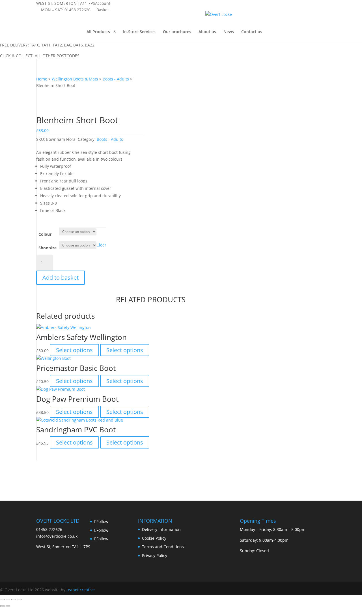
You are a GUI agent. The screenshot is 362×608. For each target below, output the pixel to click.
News (228, 32)
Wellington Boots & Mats (75, 79)
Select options (74, 350)
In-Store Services (139, 32)
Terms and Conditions (163, 546)
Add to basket (60, 277)
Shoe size (47, 247)
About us (207, 32)
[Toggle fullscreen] (8, 599)
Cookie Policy (154, 538)
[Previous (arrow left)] (2, 606)
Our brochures (177, 32)
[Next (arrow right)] (8, 606)
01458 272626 (77, 9)
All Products (98, 32)
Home (41, 79)
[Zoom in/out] (2, 599)
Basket (102, 9)
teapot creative (80, 589)
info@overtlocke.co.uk (56, 536)
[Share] (13, 599)
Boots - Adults (116, 79)
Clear (101, 245)
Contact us (251, 32)
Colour (44, 234)
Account (102, 3)
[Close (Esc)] (19, 599)
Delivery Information (161, 529)
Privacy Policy (154, 555)
